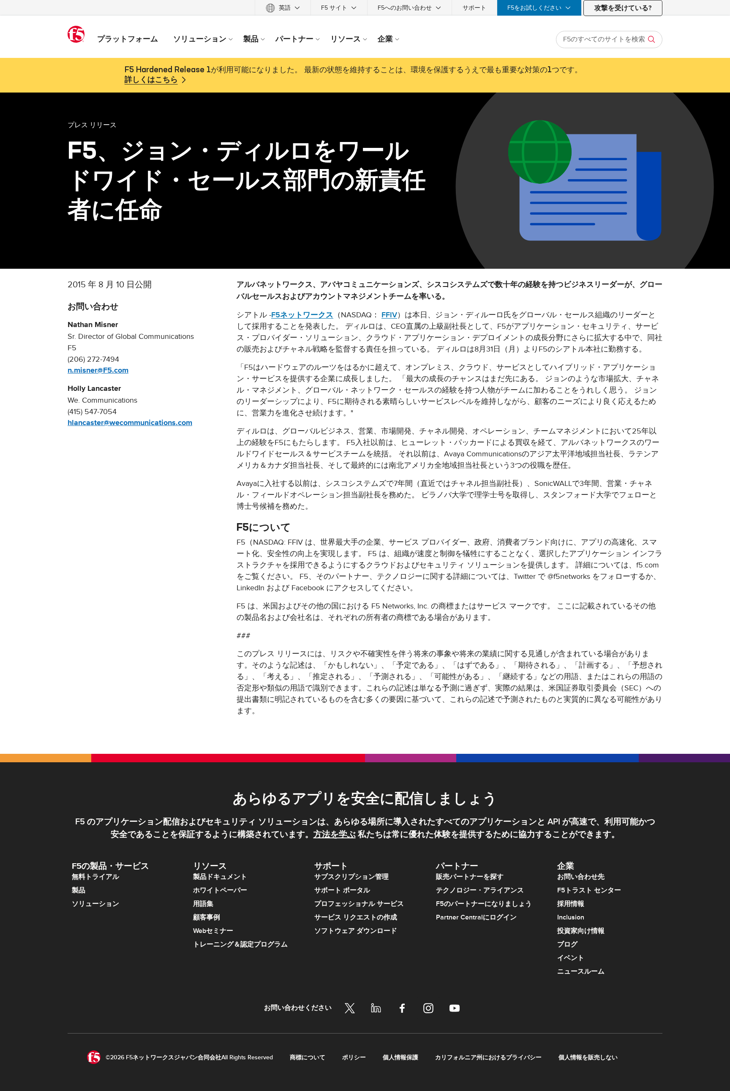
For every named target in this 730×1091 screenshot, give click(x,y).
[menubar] (365, 8)
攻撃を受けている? (622, 8)
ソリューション (95, 904)
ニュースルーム (581, 971)
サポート (474, 7)
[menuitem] (283, 8)
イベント (570, 958)
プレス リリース (92, 124)
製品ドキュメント (220, 877)
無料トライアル (95, 877)
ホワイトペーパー (220, 890)
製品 (78, 890)
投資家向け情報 (581, 931)
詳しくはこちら (151, 80)
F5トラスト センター (589, 890)
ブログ (567, 944)
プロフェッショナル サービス (359, 904)
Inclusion (570, 917)
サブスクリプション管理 (351, 877)
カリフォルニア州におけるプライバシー (488, 1057)
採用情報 (570, 904)
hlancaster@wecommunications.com (130, 423)
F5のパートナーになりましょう (484, 904)
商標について (307, 1057)
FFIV (389, 315)
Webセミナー (213, 931)
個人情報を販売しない (588, 1057)
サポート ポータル (342, 890)
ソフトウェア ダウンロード (355, 931)
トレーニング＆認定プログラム (240, 944)
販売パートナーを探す (470, 877)
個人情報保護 (400, 1057)
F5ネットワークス (302, 315)
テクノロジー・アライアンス (480, 890)
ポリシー (354, 1057)
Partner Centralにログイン (476, 917)
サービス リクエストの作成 (355, 917)
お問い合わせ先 (581, 877)
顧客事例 (206, 917)
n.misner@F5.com (98, 370)
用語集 (203, 904)
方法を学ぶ (334, 834)
